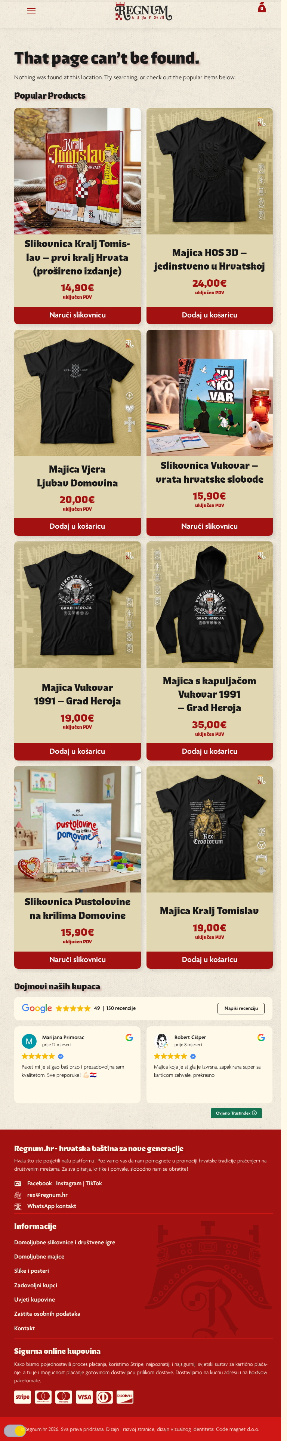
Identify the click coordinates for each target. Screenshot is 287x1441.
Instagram (68, 1183)
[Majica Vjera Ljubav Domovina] (77, 393)
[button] (261, 7)
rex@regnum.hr (47, 1195)
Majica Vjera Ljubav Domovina (77, 477)
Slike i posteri (31, 1271)
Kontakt (24, 1328)
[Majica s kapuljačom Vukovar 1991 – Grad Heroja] (209, 604)
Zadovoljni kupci (35, 1285)
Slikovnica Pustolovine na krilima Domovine (77, 909)
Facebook (39, 1183)
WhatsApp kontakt (51, 1206)
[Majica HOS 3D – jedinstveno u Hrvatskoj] (209, 171)
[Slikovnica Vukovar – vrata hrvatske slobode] (209, 393)
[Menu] (38, 11)
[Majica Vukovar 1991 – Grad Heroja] (77, 604)
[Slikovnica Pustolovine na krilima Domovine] (77, 829)
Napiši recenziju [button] (241, 1008)
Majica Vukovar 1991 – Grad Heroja (77, 695)
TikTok (94, 1183)
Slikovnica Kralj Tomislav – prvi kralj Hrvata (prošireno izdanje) (77, 258)
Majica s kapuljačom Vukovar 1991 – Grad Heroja (209, 695)
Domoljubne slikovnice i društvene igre (64, 1242)
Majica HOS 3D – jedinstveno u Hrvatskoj (209, 260)
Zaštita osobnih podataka (47, 1314)
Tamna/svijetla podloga (15, 1431)
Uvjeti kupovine (34, 1300)
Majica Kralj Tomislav (209, 911)
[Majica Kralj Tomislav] (209, 829)
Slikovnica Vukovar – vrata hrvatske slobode (209, 473)
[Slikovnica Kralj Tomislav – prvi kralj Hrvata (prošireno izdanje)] (77, 171)
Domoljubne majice (39, 1257)
